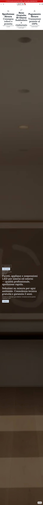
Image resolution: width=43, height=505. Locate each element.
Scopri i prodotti (6, 268)
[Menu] (1, 4)
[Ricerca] (3, 4)
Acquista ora (5, 301)
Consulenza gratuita (6, 266)
